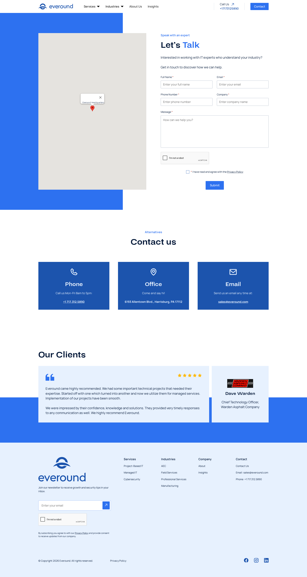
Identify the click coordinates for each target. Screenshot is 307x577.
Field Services (169, 472)
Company (223, 94)
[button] (92, 6)
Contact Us (242, 466)
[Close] (100, 97)
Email (221, 77)
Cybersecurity (132, 479)
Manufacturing (169, 486)
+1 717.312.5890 (74, 302)
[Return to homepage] (55, 6)
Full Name (167, 77)
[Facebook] (246, 560)
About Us (135, 6)
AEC (163, 466)
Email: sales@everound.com (252, 472)
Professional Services (173, 479)
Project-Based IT (133, 466)
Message (167, 112)
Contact (259, 6)
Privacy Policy (235, 172)
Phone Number (170, 94)
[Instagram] (256, 560)
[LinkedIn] (266, 560)
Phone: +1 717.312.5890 (249, 479)
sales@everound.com (233, 302)
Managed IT (130, 472)
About (201, 466)
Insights (153, 6)
